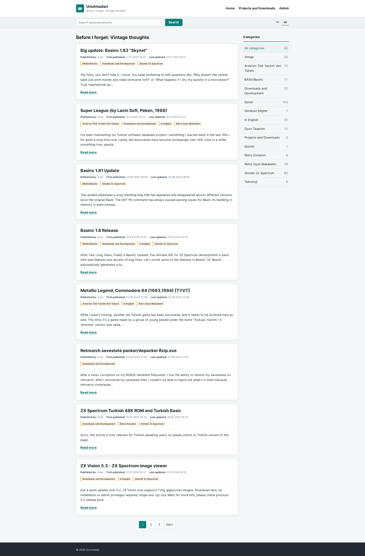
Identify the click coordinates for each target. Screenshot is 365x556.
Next (169, 524)
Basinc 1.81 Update (99, 170)
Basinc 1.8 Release (99, 230)
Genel (266, 102)
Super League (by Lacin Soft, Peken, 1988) (123, 110)
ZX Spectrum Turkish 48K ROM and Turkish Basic (130, 410)
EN (285, 22)
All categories (266, 48)
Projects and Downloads (257, 8)
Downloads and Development (118, 63)
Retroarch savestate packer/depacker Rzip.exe (128, 350)
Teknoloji (266, 182)
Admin (284, 8)
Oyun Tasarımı (266, 129)
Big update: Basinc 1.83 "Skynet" (113, 50)
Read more (88, 92)
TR (277, 22)
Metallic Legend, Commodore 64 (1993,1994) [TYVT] (135, 290)
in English (166, 123)
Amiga (266, 57)
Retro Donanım (128, 423)
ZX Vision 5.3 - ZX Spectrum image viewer (123, 465)
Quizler (266, 146)
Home (230, 8)
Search (174, 22)
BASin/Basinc (90, 63)
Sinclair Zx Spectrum (151, 63)
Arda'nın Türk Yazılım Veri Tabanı (101, 123)
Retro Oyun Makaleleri (188, 123)
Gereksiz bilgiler (266, 111)
